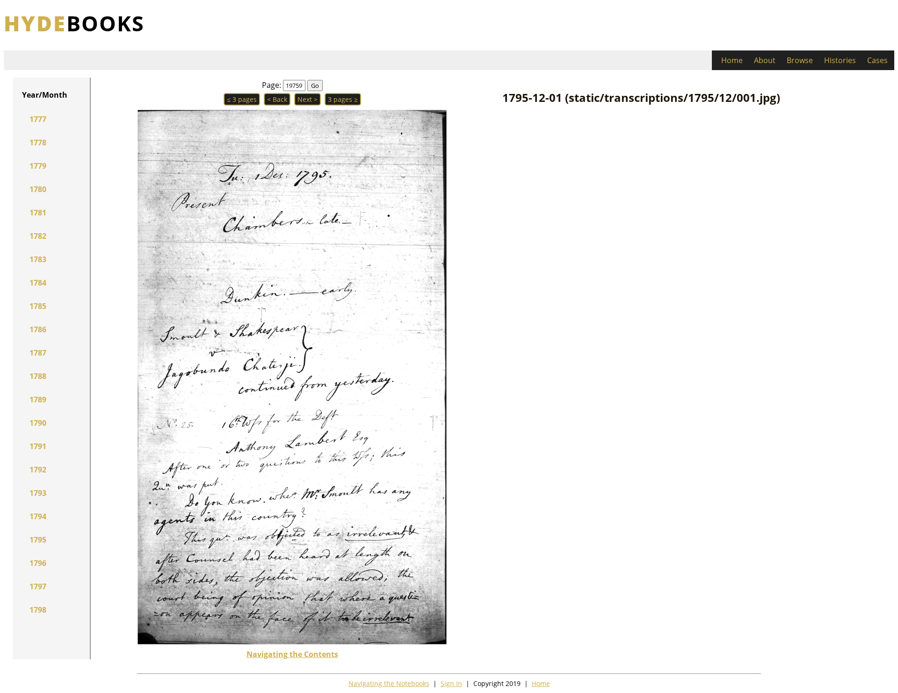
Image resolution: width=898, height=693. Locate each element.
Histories (840, 60)
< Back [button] (277, 99)
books (74, 23)
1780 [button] (37, 189)
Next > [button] (307, 99)
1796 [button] (37, 563)
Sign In (451, 683)
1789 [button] (37, 399)
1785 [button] (37, 306)
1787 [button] (37, 353)
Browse (800, 60)
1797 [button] (37, 586)
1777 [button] (37, 119)
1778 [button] (37, 142)
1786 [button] (37, 329)
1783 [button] (37, 259)
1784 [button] (37, 283)
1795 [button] (37, 540)
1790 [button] (37, 423)
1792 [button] (37, 469)
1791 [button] (37, 446)
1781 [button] (37, 212)
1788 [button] (37, 376)
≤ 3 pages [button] (242, 99)
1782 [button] (37, 236)
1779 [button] (37, 166)
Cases (877, 60)
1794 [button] (37, 516)
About (764, 60)
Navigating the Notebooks (388, 683)
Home (732, 60)
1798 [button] (37, 610)
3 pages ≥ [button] (343, 99)
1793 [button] (37, 493)
